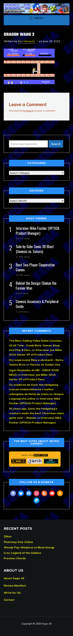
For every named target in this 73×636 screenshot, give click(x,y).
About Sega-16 (14, 578)
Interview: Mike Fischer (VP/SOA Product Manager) (37, 230)
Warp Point (41, 455)
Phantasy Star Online (18, 542)
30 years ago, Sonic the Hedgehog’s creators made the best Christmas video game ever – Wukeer (36, 413)
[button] (36, 17)
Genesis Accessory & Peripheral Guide (37, 304)
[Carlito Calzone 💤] (18, 461)
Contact (9, 599)
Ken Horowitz (26, 41)
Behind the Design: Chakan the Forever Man (36, 285)
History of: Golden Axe (45, 364)
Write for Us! (12, 592)
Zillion (8, 536)
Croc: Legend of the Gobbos (22, 552)
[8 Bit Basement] (51, 461)
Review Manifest (15, 585)
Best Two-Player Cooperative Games (35, 267)
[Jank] (34, 461)
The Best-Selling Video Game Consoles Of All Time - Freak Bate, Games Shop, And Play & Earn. (35, 345)
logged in (28, 110)
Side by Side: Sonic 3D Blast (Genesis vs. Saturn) (35, 249)
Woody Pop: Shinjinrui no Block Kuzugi (29, 547)
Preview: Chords (15, 558)
